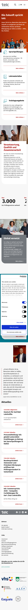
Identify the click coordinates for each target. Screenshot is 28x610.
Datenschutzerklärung (7, 553)
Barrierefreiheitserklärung (8, 544)
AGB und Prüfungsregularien (9, 542)
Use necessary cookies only (14, 332)
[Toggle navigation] (24, 4)
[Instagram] (20, 512)
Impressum (4, 539)
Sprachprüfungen (6, 548)
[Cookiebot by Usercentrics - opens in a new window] (20, 277)
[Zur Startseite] (5, 4)
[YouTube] (26, 512)
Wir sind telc (4, 555)
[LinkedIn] (23, 512)
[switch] (24, 307)
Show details (20, 322)
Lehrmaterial (5, 550)
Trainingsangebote (6, 551)
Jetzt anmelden (5, 567)
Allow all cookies (14, 327)
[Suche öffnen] (15, 4)
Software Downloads (6, 546)
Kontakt (3, 541)
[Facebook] (17, 512)
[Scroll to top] (25, 607)
